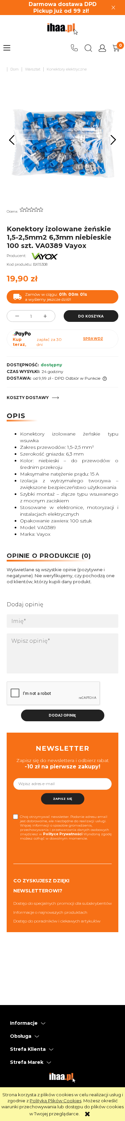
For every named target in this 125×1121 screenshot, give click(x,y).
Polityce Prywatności (62, 834)
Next (113, 140)
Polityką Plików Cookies (55, 1100)
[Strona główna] (62, 29)
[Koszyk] (116, 48)
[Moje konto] (102, 48)
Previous (12, 140)
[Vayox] (44, 255)
